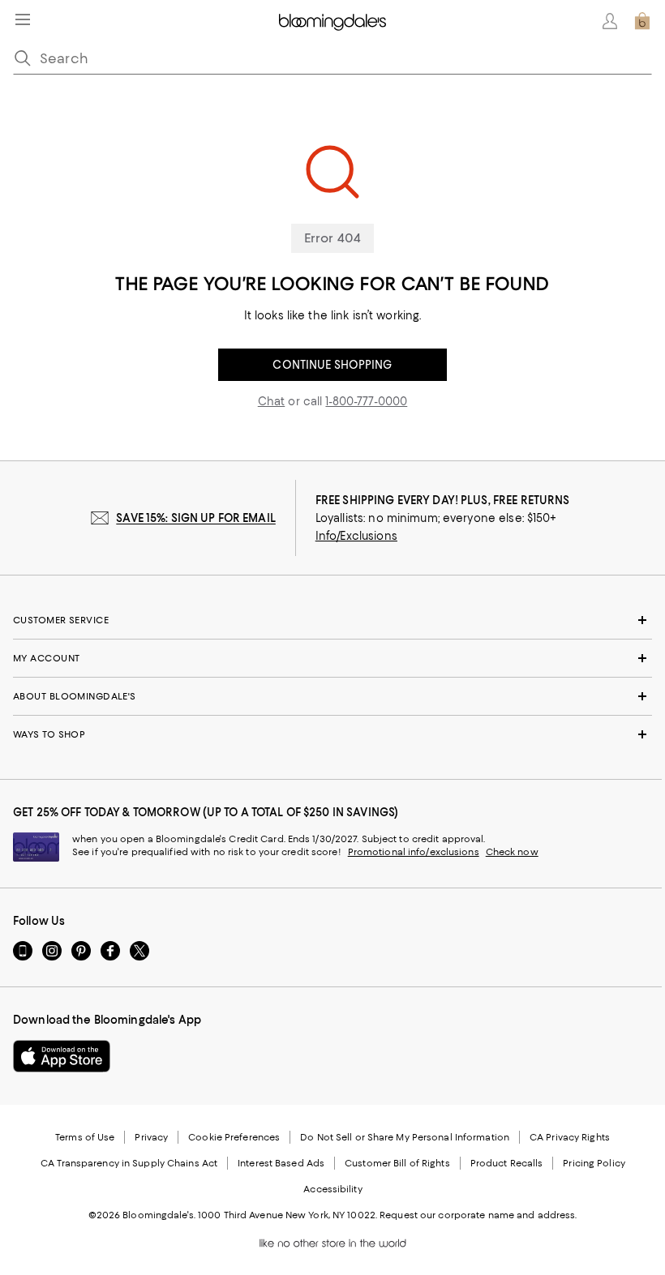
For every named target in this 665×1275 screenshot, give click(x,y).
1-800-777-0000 (366, 401)
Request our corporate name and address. (478, 1215)
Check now (512, 852)
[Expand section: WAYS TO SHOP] (332, 734)
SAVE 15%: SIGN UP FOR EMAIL (196, 517)
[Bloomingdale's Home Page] (332, 21)
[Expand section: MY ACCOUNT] (332, 658)
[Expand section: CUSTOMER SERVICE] (332, 620)
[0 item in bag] (642, 21)
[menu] (22, 19)
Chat (271, 401)
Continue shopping (332, 364)
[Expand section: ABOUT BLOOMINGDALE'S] (332, 696)
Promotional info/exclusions (413, 852)
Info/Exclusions (356, 535)
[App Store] (61, 1056)
